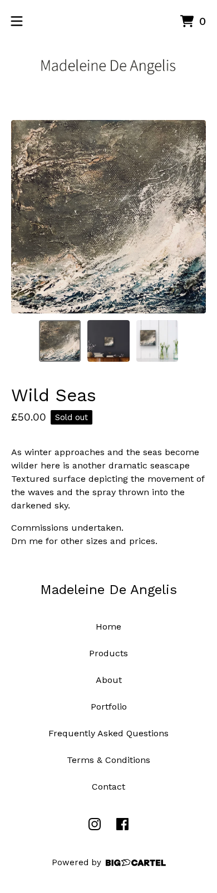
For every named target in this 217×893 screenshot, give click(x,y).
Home (108, 626)
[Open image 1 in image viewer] (108, 216)
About (109, 680)
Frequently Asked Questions (108, 733)
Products (108, 653)
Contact (108, 786)
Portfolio (109, 706)
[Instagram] (94, 824)
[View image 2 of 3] (108, 341)
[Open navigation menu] (17, 21)
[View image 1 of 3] (60, 341)
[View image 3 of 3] (157, 341)
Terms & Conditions (108, 760)
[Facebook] (122, 824)
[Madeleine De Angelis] (108, 65)
